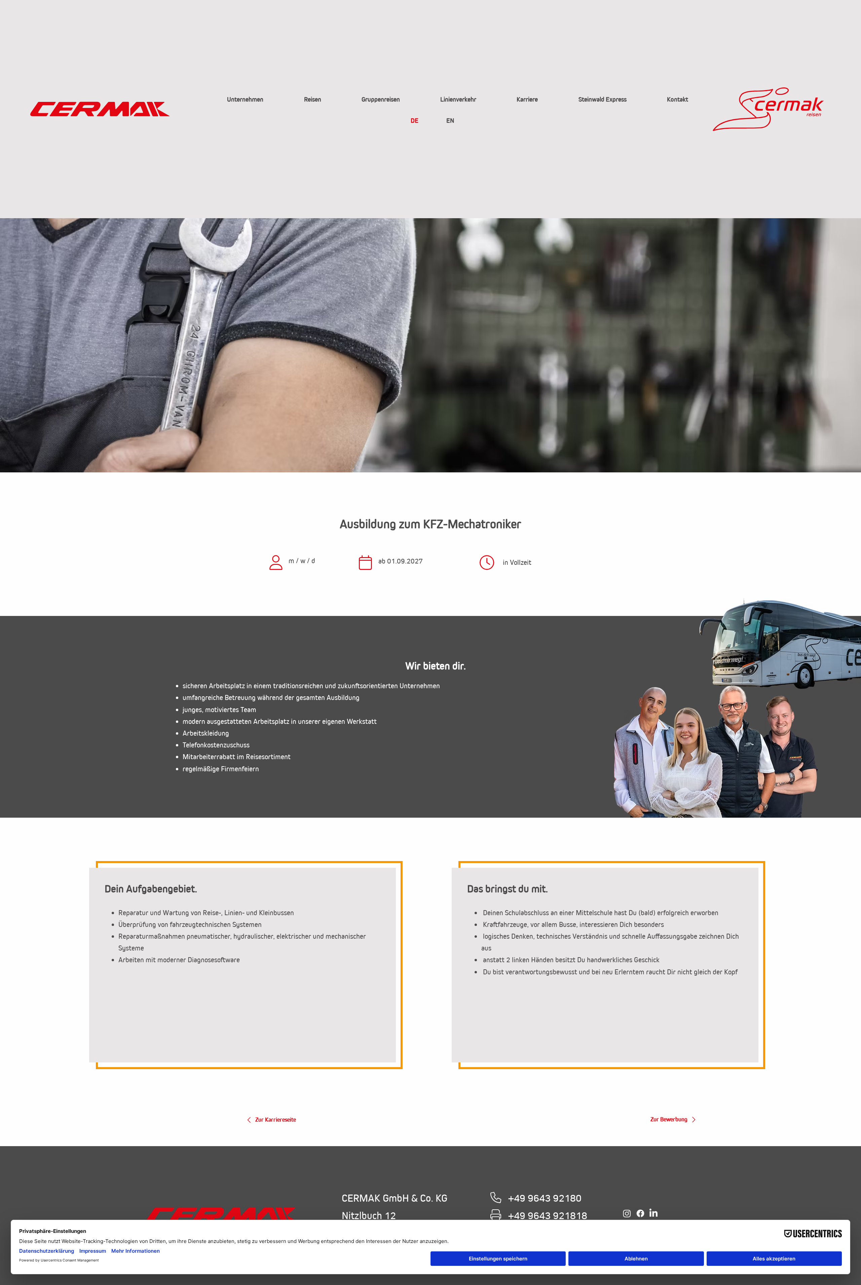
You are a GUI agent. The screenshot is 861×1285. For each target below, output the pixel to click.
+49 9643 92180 (545, 1198)
